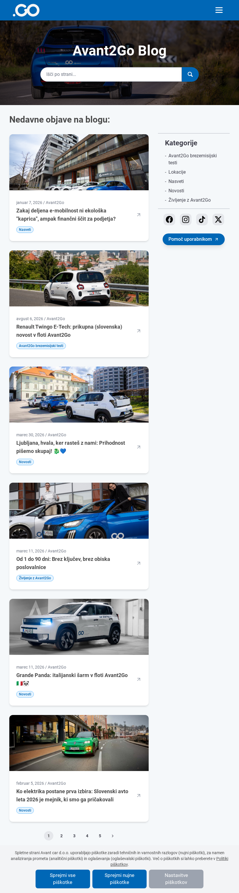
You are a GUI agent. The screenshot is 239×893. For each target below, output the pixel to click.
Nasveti (176, 181)
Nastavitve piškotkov (176, 878)
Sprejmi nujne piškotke (119, 878)
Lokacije (177, 172)
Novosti (176, 190)
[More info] (26, 10)
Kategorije (181, 143)
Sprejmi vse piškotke (62, 878)
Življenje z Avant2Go (189, 200)
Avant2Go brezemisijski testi (192, 159)
